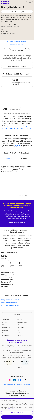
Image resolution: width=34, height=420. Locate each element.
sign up (18, 146)
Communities (20, 327)
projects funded (25, 363)
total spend (9, 158)
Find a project (5, 319)
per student (24, 158)
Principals (8, 393)
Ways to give (5, 335)
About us (19, 319)
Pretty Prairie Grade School (10, 300)
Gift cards (4, 325)
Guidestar (28, 357)
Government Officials (17, 395)
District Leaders (19, 393)
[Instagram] (9, 380)
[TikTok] (24, 380)
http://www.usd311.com (7, 35)
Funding (23, 42)
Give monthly (5, 322)
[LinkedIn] (14, 380)
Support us (5, 330)
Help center (17, 314)
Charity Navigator (17, 357)
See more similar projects (17, 66)
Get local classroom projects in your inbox (17, 384)
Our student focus (21, 322)
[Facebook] (19, 380)
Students (17, 42)
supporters (9, 363)
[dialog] (17, 409)
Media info (20, 332)
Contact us (20, 335)
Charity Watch (6, 357)
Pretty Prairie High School (9, 302)
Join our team (20, 325)
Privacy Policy (11, 408)
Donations (13, 44)
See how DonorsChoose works (17, 222)
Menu (29, 2)
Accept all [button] (17, 417)
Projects (10, 42)
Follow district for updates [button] (18, 12)
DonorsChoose (5, 2)
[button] (17, 412)
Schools (21, 44)
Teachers (22, 391)
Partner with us (6, 327)
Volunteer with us (6, 332)
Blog (18, 330)
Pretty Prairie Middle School (10, 305)
